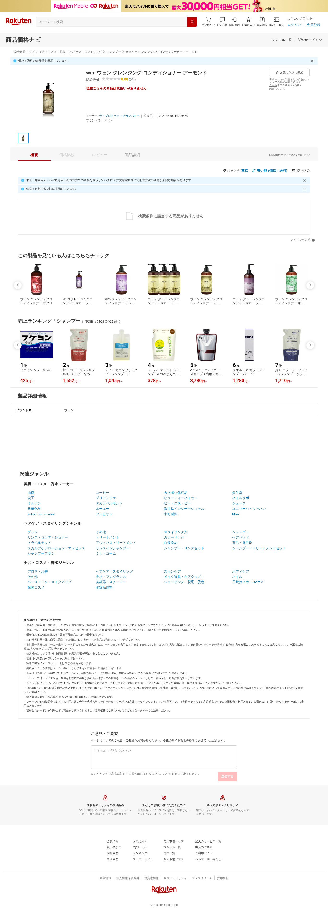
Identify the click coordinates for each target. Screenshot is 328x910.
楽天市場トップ (24, 51)
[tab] (34, 155)
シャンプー (113, 51)
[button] (222, 22)
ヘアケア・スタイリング (86, 51)
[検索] (192, 22)
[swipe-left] (18, 285)
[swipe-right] (310, 285)
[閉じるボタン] (313, 61)
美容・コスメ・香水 (52, 51)
